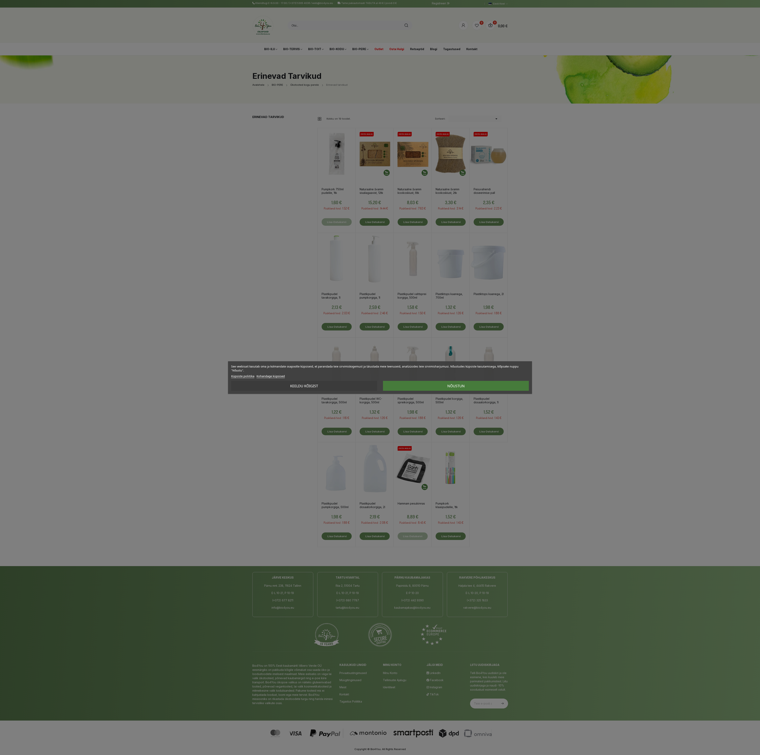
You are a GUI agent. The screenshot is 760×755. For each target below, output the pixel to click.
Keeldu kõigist (304, 385)
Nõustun (456, 385)
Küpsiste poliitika (242, 376)
